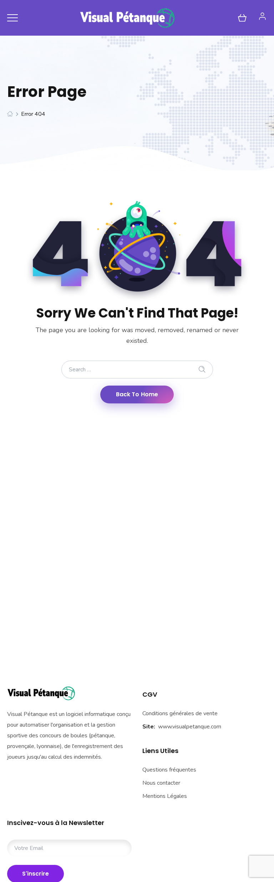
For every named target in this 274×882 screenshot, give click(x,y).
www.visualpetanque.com (189, 727)
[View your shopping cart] (242, 18)
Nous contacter (161, 783)
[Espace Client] (262, 16)
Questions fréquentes (169, 770)
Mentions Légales (164, 796)
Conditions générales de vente (180, 713)
